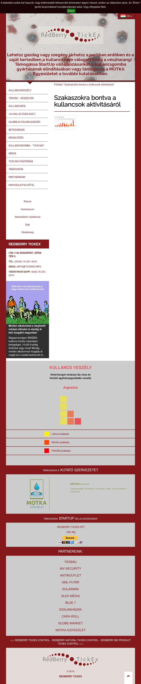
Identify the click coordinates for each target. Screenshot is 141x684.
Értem (71, 11)
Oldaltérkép (27, 232)
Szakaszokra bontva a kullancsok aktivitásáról (89, 84)
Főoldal (58, 84)
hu (128, 16)
